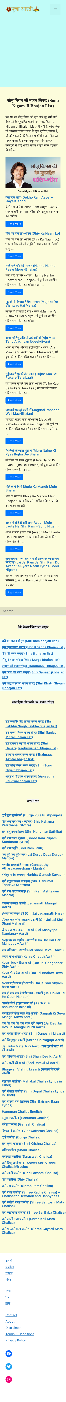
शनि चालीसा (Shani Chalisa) (21, 1150)
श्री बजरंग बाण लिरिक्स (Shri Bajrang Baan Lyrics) (30, 1103)
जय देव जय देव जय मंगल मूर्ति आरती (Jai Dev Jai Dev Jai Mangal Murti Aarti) (32, 1025)
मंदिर (8, 1279)
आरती (9, 1261)
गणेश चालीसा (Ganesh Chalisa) (23, 1124)
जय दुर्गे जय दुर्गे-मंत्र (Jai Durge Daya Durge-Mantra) (32, 856)
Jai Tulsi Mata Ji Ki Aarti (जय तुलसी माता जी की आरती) (32, 1048)
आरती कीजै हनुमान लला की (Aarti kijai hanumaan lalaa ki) (26, 1005)
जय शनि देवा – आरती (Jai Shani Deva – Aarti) (33, 950)
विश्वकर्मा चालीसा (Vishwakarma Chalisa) (30, 1131)
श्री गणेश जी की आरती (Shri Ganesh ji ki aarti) (33, 1033)
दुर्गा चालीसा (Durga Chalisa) (21, 1137)
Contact (11, 1315)
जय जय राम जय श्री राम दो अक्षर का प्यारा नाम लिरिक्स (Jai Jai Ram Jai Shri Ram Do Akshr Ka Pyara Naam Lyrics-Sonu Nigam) (32, 564)
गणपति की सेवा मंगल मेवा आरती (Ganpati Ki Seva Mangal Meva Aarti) (33, 1015)
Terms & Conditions (20, 1334)
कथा (8, 1290)
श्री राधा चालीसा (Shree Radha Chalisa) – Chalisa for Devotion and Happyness (31, 1194)
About (10, 1321)
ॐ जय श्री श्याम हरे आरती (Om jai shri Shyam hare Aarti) (32, 985)
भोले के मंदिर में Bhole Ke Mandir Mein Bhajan (31, 488)
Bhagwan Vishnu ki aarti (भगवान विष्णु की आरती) (30, 1071)
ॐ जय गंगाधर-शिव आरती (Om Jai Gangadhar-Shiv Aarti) (33, 965)
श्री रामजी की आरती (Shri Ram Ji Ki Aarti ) (31, 1063)
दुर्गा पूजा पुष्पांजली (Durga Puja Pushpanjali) (32, 815)
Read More (14, 223)
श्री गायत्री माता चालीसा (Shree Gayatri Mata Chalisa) (32, 1230)
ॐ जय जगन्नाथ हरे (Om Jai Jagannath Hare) (33, 913)
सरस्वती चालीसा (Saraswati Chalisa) (27, 1156)
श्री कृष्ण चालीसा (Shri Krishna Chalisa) (29, 1143)
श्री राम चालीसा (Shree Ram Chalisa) (27, 1186)
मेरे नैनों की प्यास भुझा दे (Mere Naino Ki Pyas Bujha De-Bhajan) (31, 452)
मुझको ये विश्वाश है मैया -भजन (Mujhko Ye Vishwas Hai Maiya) (32, 303)
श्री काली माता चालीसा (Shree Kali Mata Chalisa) (28, 1221)
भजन (8, 1297)
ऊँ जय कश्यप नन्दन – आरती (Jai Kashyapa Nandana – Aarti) (29, 931)
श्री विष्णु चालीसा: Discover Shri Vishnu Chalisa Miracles (29, 1165)
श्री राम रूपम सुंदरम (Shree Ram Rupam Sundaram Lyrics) (29, 840)
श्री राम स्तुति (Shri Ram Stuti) (22, 848)
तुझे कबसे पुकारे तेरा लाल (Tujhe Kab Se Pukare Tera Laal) (31, 376)
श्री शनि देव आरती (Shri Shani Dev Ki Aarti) (32, 1056)
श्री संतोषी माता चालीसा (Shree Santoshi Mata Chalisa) (33, 1204)
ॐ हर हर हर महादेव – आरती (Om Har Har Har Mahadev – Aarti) (31, 942)
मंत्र (8, 1303)
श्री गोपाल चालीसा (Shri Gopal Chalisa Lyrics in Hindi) (33, 1093)
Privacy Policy (16, 1340)
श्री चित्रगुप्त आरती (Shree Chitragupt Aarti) (33, 1040)
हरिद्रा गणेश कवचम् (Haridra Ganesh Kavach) (33, 875)
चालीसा (10, 1267)
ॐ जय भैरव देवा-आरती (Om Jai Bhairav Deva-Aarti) (33, 975)
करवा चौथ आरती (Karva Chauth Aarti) (28, 956)
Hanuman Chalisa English (22, 1112)
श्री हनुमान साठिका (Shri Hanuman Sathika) (32, 832)
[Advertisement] (33, 53)
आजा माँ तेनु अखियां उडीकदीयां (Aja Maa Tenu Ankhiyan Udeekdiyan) (30, 339)
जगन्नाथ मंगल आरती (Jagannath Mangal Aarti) (29, 905)
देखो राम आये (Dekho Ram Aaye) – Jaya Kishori (29, 199)
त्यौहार (9, 1273)
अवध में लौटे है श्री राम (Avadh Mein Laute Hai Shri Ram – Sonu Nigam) (32, 524)
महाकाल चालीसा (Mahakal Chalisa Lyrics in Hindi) (32, 1083)
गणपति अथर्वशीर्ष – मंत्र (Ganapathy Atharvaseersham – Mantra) (25, 866)
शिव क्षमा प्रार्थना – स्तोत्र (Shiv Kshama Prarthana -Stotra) (28, 823)
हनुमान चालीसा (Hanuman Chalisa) (26, 1118)
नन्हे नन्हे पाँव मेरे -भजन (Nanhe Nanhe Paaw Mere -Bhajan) (31, 267)
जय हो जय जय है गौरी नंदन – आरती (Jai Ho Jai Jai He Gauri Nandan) (33, 995)
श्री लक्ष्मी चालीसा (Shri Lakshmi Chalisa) (30, 1173)
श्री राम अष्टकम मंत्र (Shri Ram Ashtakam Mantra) (30, 893)
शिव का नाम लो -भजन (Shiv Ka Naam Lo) (33, 233)
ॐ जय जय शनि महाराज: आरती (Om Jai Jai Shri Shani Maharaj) (32, 921)
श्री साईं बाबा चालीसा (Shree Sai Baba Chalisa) (34, 1212)
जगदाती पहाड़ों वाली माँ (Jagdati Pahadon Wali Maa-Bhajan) (33, 412)
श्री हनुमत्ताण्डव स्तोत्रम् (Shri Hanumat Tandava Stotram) (27, 883)
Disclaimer (13, 1328)
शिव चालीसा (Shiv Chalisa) (20, 1179)
